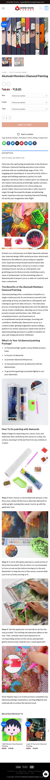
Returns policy (23, 773)
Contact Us (12, 771)
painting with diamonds (26, 429)
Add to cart (25, 124)
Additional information (13, 158)
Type (4, 109)
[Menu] (3, 8)
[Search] (41, 8)
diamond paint (8, 278)
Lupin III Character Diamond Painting (36, 745)
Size (3, 95)
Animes (30, 138)
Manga (35, 138)
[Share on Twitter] (13, 143)
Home (4, 72)
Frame (4, 102)
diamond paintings (9, 700)
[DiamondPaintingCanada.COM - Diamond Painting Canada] (25, 8)
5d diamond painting (29, 340)
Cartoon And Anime (18, 72)
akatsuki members (12, 138)
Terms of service (35, 771)
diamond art (28, 322)
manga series (43, 138)
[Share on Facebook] (8, 143)
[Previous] (6, 36)
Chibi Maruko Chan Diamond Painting (12, 745)
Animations (23, 138)
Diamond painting (9, 294)
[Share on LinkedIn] (30, 143)
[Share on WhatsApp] (4, 143)
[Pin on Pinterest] (22, 143)
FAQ (32, 773)
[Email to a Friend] (17, 143)
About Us (22, 771)
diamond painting (9, 266)
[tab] (25, 153)
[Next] (44, 36)
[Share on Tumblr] (35, 143)
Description (7, 153)
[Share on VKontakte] (26, 143)
